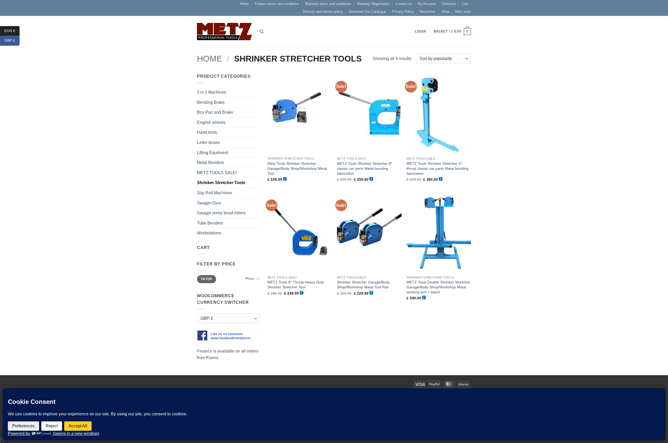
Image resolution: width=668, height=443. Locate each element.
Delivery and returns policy (323, 12)
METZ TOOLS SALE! (217, 173)
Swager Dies (209, 203)
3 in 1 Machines (211, 92)
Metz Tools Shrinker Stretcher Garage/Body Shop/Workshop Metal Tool (297, 168)
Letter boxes (208, 142)
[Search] (262, 32)
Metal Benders (210, 162)
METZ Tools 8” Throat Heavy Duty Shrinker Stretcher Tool (295, 284)
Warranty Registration (373, 4)
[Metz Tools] (224, 31)
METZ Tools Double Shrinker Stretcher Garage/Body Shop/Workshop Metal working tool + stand (438, 287)
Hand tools (207, 132)
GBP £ (12, 40)
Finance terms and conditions (277, 4)
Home (244, 4)
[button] (452, 31)
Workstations (209, 233)
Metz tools (463, 12)
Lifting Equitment (212, 152)
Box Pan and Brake (215, 112)
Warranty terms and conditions (328, 4)
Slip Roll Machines (214, 193)
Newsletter (428, 12)
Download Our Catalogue (367, 12)
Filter (206, 279)
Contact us (404, 4)
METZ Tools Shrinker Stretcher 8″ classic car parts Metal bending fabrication (364, 168)
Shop (445, 12)
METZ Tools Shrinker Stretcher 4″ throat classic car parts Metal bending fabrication (437, 168)
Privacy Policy (403, 12)
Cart (465, 4)
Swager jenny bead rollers (221, 213)
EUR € (12, 30)
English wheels (211, 122)
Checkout (449, 4)
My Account (427, 4)
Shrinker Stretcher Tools (221, 182)
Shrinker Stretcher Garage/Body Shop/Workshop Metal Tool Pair (363, 284)
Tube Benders (210, 223)
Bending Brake (211, 102)
